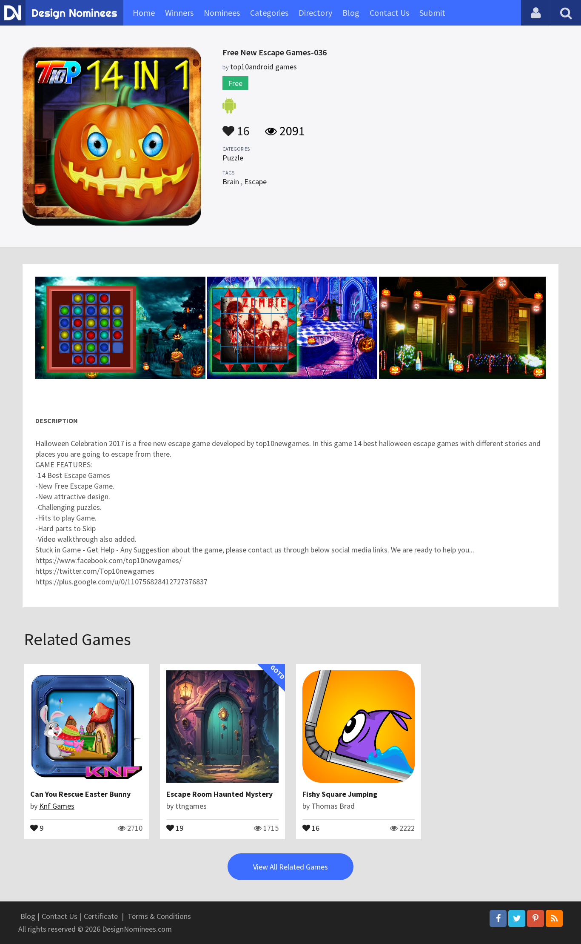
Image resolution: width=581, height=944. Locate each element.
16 (242, 127)
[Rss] (554, 918)
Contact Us (389, 12)
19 (178, 827)
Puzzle (232, 158)
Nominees (222, 12)
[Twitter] (516, 918)
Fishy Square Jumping (339, 794)
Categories (269, 12)
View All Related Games (290, 867)
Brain (230, 181)
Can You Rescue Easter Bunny (80, 794)
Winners (179, 12)
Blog (350, 12)
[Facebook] (498, 918)
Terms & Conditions (159, 916)
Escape (255, 181)
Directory (315, 12)
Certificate (101, 916)
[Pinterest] (535, 918)
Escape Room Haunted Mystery (219, 794)
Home (144, 12)
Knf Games (56, 806)
